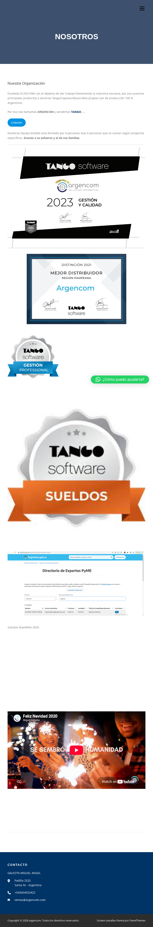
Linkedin (16, 122)
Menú (141, 8)
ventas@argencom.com (30, 900)
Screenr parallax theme (110, 920)
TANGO (76, 112)
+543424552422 (25, 892)
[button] (120, 379)
